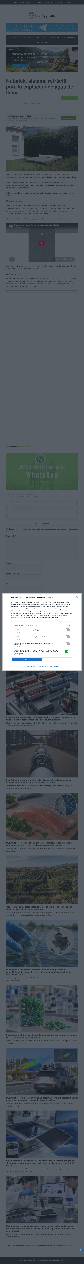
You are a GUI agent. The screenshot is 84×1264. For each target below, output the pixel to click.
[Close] (77, 597)
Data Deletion (30, 666)
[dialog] (42, 632)
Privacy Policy (53, 666)
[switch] (67, 629)
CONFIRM (27, 659)
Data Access (42, 666)
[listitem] (42, 625)
